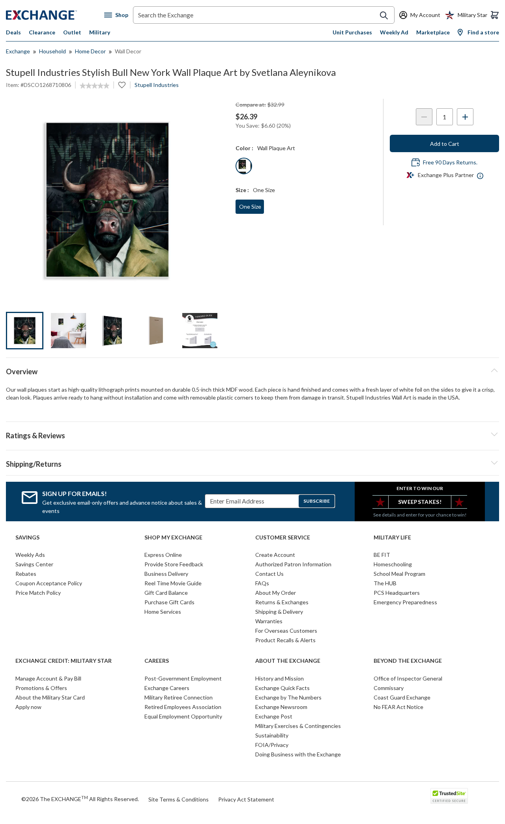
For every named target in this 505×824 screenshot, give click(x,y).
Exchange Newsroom (281, 706)
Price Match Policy (38, 592)
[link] (94, 86)
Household (52, 51)
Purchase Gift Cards (169, 602)
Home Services (162, 611)
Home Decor (90, 51)
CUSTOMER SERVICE (282, 537)
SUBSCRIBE (316, 501)
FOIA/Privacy (271, 744)
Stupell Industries (157, 84)
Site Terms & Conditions (178, 799)
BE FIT (382, 554)
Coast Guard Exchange (402, 697)
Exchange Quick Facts (282, 687)
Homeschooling (393, 564)
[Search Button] (384, 15)
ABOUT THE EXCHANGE (287, 661)
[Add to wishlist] (122, 85)
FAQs (262, 583)
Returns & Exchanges (282, 602)
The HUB (385, 583)
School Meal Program (399, 573)
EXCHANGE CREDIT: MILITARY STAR (63, 661)
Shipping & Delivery (279, 611)
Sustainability (271, 735)
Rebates (25, 573)
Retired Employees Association (182, 706)
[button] (252, 434)
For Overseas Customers (286, 630)
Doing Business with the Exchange (298, 754)
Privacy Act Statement (246, 799)
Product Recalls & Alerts (285, 640)
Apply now (28, 706)
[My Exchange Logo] (55, 15)
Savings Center (34, 564)
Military (99, 32)
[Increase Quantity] (465, 116)
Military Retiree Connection (178, 697)
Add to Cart (444, 143)
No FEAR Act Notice (398, 706)
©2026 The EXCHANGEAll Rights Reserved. (80, 798)
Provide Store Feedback (173, 564)
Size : (242, 190)
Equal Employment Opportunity (183, 716)
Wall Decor (128, 51)
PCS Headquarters (397, 592)
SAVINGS (27, 537)
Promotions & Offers (41, 687)
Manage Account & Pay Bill (48, 678)
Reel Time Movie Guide (173, 583)
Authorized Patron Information (293, 564)
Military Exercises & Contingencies (298, 725)
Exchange (18, 51)
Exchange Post (273, 716)
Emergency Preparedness (405, 602)
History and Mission (279, 678)
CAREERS (156, 661)
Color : (244, 148)
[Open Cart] (494, 15)
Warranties (268, 621)
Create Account (275, 554)
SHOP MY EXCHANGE (173, 537)
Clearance (42, 32)
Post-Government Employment (183, 678)
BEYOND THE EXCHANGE (408, 661)
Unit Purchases (352, 32)
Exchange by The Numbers (288, 697)
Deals (13, 32)
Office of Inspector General (408, 678)
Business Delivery (166, 573)
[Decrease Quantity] (424, 116)
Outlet (72, 32)
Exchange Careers (166, 687)
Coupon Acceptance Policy (48, 583)
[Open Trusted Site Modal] (449, 796)
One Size (250, 206)
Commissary (389, 687)
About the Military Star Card (50, 697)
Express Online (163, 554)
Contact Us (269, 573)
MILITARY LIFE (392, 537)
